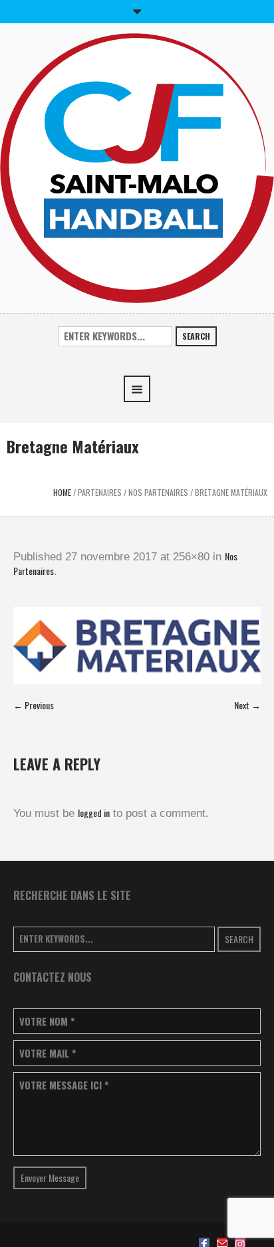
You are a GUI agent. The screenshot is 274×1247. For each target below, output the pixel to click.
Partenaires (100, 492)
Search (196, 336)
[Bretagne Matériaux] (137, 645)
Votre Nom (46, 1021)
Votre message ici (63, 1085)
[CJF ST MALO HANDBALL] (137, 166)
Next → (247, 705)
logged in (94, 813)
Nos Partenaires (158, 492)
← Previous (33, 705)
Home (62, 492)
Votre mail (47, 1053)
